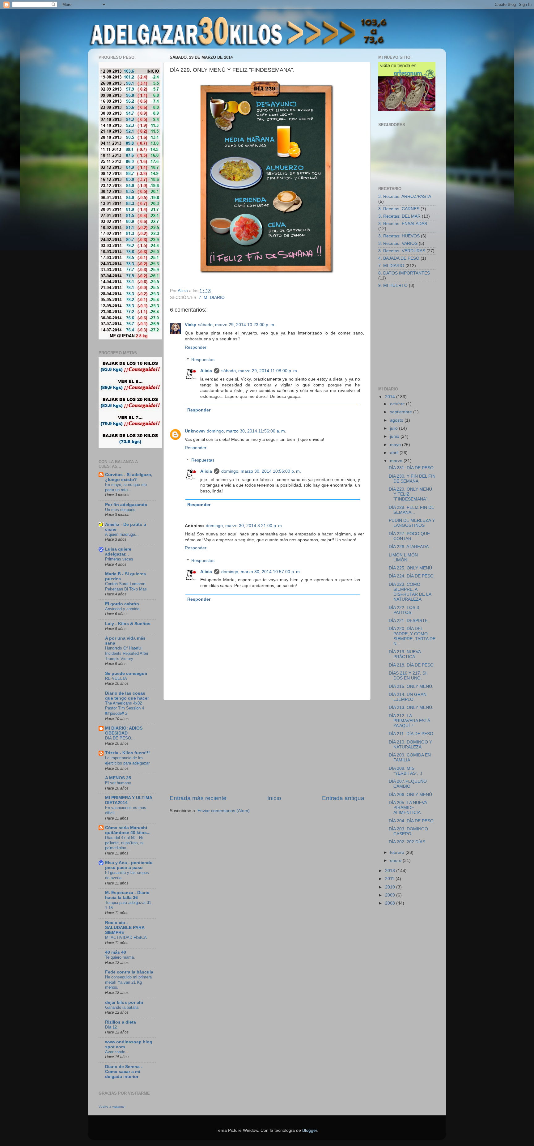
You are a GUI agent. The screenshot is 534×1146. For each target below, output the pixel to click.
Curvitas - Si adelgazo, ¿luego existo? (128, 477)
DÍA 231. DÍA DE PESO (411, 468)
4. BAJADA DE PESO (398, 258)
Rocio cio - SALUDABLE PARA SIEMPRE (124, 927)
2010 (390, 887)
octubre (398, 404)
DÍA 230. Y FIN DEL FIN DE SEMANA (412, 479)
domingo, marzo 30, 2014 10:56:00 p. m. (261, 471)
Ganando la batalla (121, 1007)
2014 (390, 396)
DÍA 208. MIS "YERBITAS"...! (405, 771)
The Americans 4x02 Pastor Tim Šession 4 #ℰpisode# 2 (124, 708)
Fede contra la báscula (129, 972)
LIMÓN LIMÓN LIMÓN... (403, 557)
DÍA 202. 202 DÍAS (407, 842)
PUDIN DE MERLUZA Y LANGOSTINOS (412, 523)
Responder (195, 347)
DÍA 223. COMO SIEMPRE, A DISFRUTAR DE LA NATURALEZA (410, 592)
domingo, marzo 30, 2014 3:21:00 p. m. (244, 525)
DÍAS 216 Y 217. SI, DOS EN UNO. (408, 675)
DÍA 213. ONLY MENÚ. (411, 707)
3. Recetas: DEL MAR (399, 216)
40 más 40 (115, 952)
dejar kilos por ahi (124, 1002)
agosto (397, 420)
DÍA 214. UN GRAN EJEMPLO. (407, 697)
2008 (390, 903)
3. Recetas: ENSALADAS (402, 223)
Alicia (206, 371)
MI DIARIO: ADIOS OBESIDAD (123, 730)
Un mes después (120, 509)
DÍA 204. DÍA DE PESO (411, 821)
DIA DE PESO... (120, 738)
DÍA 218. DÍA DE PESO (411, 665)
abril (395, 452)
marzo (397, 460)
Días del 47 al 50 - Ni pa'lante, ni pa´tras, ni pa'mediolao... (124, 842)
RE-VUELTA (116, 678)
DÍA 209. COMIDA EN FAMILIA (410, 757)
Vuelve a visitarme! (112, 1106)
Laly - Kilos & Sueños (127, 623)
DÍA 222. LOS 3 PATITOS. (404, 610)
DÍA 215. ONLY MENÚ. (411, 686)
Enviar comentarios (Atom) (223, 810)
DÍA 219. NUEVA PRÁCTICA (405, 654)
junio (395, 436)
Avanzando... (117, 1052)
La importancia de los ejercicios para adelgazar (127, 760)
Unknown (195, 431)
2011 (390, 878)
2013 (390, 870)
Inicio (274, 798)
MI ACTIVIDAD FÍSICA (126, 937)
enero (396, 860)
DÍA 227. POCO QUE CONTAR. (409, 536)
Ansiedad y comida (122, 609)
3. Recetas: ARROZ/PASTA (404, 196)
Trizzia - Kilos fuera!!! (127, 753)
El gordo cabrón (122, 604)
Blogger (309, 1130)
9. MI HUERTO (393, 285)
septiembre (401, 412)
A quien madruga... (122, 534)
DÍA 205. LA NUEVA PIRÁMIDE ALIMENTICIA (408, 807)
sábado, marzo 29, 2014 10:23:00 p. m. (236, 324)
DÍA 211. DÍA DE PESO (411, 733)
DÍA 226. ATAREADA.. (410, 546)
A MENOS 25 (118, 778)
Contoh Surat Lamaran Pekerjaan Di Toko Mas (126, 586)
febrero (397, 852)
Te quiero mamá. (120, 957)
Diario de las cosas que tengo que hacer (127, 696)
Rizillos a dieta (120, 1022)
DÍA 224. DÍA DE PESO (411, 576)
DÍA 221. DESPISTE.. (409, 620)
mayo (396, 444)
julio (394, 428)
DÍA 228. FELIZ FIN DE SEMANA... (411, 510)
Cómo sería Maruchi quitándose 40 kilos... (127, 830)
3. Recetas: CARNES (398, 209)
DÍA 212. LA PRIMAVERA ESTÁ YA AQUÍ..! (409, 721)
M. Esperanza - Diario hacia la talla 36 (127, 895)
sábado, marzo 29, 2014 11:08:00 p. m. (259, 371)
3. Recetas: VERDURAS (401, 251)
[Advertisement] (267, 747)
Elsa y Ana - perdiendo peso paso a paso (129, 865)
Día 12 (111, 1027)
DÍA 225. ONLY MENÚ (410, 568)
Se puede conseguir (126, 673)
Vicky (190, 324)
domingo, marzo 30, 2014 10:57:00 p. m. (261, 571)
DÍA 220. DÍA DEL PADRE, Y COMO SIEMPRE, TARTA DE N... (412, 636)
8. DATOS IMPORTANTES (404, 273)
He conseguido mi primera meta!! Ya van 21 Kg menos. (128, 982)
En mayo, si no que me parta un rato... (126, 487)
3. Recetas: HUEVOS (399, 236)
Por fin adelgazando (126, 504)
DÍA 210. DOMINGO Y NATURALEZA (410, 744)
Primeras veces (119, 559)
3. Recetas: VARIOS (397, 243)
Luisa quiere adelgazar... (118, 551)
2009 (390, 895)
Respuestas (202, 359)
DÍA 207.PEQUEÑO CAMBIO (408, 784)
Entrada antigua (343, 798)
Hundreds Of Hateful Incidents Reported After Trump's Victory (126, 653)
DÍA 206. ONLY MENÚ (410, 794)
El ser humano (118, 783)
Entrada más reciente (198, 798)
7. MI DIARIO (212, 297)
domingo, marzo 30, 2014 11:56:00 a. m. (246, 431)
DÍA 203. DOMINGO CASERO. (408, 831)
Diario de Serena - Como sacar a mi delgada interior (123, 1071)
